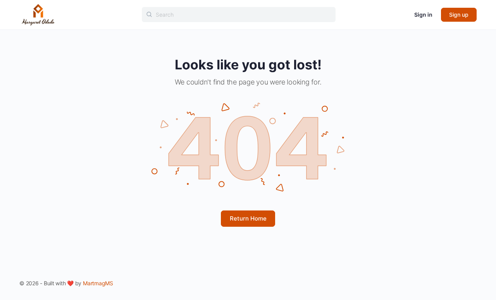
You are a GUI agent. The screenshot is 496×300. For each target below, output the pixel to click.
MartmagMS (98, 283)
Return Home (248, 218)
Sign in (423, 14)
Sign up (458, 14)
